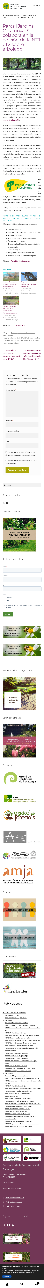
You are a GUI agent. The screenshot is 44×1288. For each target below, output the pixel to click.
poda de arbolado (17, 340)
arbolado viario (15, 338)
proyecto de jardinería (31, 340)
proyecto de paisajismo (11, 343)
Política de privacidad (14, 1202)
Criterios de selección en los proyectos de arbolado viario (10, 284)
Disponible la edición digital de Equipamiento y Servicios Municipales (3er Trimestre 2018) (32, 354)
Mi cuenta (7, 1284)
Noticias (13, 15)
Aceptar (6, 1276)
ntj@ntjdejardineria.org (12, 1188)
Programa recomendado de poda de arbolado (28, 284)
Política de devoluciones (15, 1197)
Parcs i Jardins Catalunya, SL (21, 261)
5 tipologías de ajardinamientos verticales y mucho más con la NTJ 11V (12, 354)
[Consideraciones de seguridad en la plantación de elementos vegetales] (11, 300)
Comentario (11, 390)
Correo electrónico (13, 431)
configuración (30, 1272)
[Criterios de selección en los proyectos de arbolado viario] (11, 276)
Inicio (7, 15)
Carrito (33, 1282)
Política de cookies (13, 1206)
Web (7, 442)
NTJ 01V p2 (25, 338)
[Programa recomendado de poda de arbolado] (29, 276)
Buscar (22, 1284)
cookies (13, 1266)
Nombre (9, 421)
